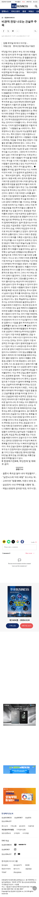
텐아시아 (17, 869)
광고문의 (22, 826)
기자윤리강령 (21, 829)
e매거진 (29, 2)
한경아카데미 (6, 869)
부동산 (31, 11)
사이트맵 (26, 833)
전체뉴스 (5, 11)
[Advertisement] (19, 667)
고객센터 (17, 833)
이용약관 (31, 826)
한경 (7, 818)
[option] (19, 715)
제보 (23, 2)
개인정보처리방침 (8, 829)
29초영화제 (17, 872)
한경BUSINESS (10, 17)
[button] (35, 1)
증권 (24, 11)
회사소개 (5, 826)
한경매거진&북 (6, 2)
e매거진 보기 (26, 626)
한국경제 (5, 865)
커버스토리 (15, 11)
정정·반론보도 (6, 833)
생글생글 (28, 869)
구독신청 (12, 626)
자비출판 (17, 2)
